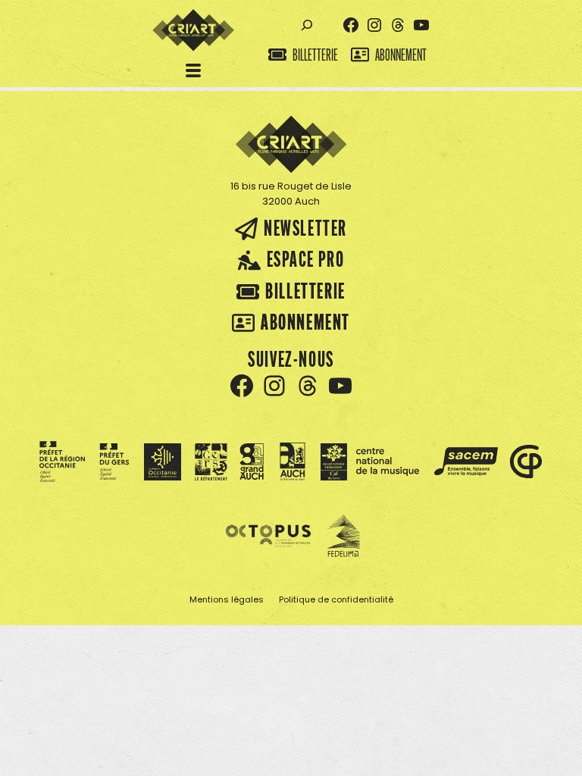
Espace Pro (306, 259)
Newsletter (305, 227)
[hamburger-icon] (193, 72)
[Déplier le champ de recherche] (306, 25)
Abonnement (401, 55)
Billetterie (315, 55)
